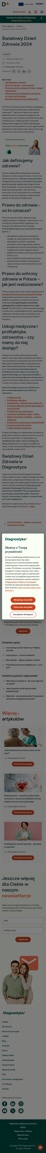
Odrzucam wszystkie (23, 607)
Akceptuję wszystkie (23, 600)
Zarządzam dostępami (23, 614)
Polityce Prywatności (27, 582)
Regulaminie (12, 582)
